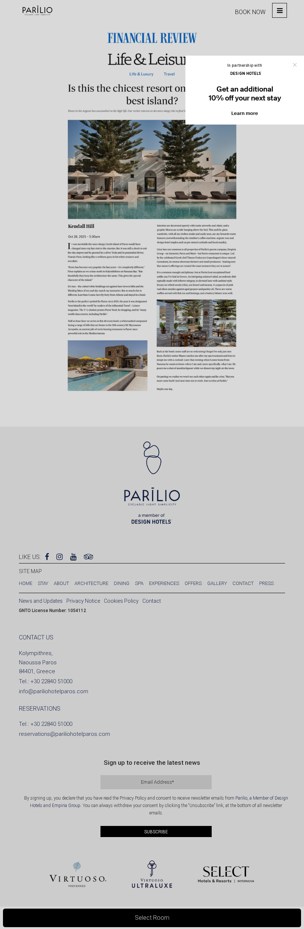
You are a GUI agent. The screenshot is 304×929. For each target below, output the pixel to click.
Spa (139, 583)
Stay (43, 583)
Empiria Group (66, 805)
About (61, 583)
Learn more (244, 113)
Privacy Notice (83, 601)
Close (295, 65)
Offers (193, 583)
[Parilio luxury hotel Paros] (37, 10)
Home (25, 583)
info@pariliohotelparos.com (53, 691)
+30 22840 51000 (51, 681)
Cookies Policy (121, 601)
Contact (243, 583)
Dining (121, 583)
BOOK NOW (250, 12)
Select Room (152, 917)
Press (266, 583)
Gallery (217, 583)
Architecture (91, 583)
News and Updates (41, 601)
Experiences (164, 583)
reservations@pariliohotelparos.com (64, 734)
